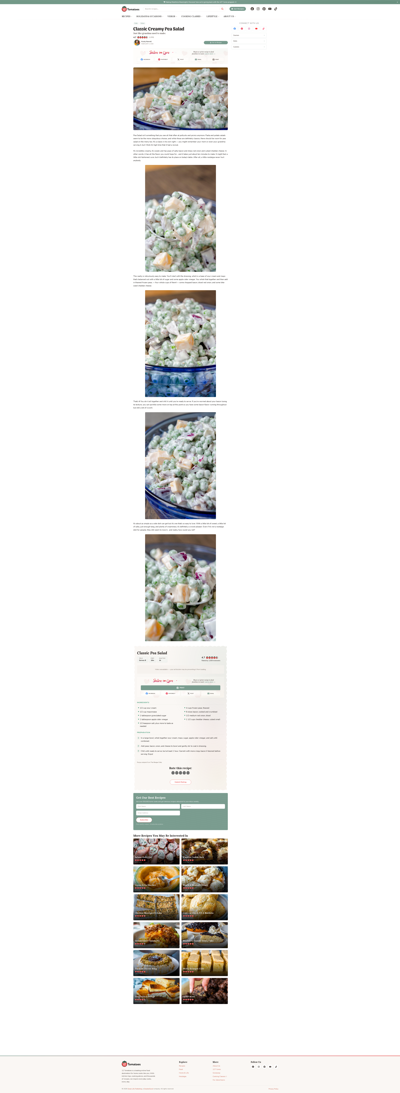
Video (143, 23)
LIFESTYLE (211, 16)
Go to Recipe (217, 43)
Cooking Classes (219, 1076)
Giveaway (216, 1073)
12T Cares (217, 1069)
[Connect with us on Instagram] (249, 28)
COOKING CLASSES (190, 16)
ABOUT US (229, 16)
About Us (216, 1066)
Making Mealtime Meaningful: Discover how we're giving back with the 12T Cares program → (201, 2)
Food (181, 1069)
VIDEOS (171, 16)
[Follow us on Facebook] (252, 8)
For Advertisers (219, 1080)
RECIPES (126, 16)
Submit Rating (180, 782)
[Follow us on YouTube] (269, 8)
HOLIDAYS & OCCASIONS (148, 16)
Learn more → (210, 54)
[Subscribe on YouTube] (256, 28)
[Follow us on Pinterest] (264, 8)
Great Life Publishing (135, 1089)
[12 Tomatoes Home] (131, 1064)
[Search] (222, 9)
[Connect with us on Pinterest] (242, 28)
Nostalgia (182, 1076)
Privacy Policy (273, 1089)
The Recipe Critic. (156, 762)
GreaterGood (148, 1089)
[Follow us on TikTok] (275, 8)
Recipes (182, 1066)
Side (136, 23)
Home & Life (184, 1073)
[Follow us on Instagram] (258, 8)
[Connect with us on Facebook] (235, 28)
